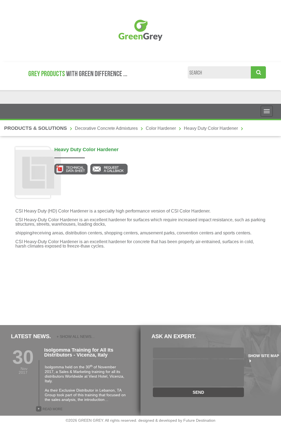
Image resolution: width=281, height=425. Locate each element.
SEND (198, 392)
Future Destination (199, 420)
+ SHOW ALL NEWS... (76, 336)
